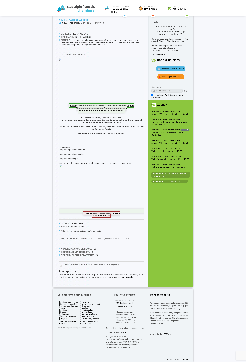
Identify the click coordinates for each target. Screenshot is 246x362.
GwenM (90, 239)
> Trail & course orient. (67, 322)
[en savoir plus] (156, 323)
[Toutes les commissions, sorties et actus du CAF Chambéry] (76, 9)
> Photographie (86, 310)
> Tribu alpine (85, 306)
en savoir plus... (159, 55)
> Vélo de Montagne (88, 314)
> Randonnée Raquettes (67, 304)
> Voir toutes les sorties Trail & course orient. (169, 175)
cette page (121, 332)
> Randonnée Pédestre (89, 318)
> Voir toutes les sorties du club (169, 181)
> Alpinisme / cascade (67, 316)
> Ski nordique (86, 312)
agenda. (181, 308)
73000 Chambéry (125, 306)
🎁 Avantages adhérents (171, 77)
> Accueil (61, 308)
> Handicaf (84, 302)
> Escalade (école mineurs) (69, 302)
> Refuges (62, 312)
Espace (179, 7)
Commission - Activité (120, 9)
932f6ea (167, 334)
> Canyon (61, 324)
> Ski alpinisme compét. (90, 304)
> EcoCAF (84, 308)
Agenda (162, 105)
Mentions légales (160, 295)
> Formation (62, 318)
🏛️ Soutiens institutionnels (170, 69)
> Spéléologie (63, 314)
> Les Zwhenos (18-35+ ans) (92, 322)
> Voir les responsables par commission (74, 328)
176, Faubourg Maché (125, 303)
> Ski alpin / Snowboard (67, 320)
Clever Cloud (182, 359)
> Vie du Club (85, 324)
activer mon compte (123, 277)
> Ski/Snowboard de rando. (69, 306)
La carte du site (150, 7)
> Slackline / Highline (89, 320)
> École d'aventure (88, 316)
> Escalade (62, 310)
